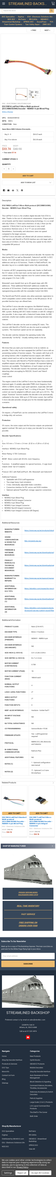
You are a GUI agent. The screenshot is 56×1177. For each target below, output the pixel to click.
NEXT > (47, 30)
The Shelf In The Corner (38, 1112)
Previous (50, 783)
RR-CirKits (32, 1135)
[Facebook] (4, 190)
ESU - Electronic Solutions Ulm (13, 1143)
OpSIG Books (35, 1060)
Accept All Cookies (40, 1172)
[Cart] (53, 3)
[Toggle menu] (3, 3)
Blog (3, 1079)
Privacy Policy (22, 1167)
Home (4, 1056)
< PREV (33, 30)
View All (32, 1149)
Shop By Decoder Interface (12, 1060)
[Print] (13, 190)
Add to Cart (14, 813)
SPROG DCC (33, 1145)
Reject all (21, 1172)
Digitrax (5, 1135)
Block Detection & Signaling (40, 1082)
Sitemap (5, 1083)
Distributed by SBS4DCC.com (13, 1139)
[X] (17, 190)
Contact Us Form (8, 1075)
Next (53, 783)
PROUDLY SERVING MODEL (28, 892)
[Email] (8, 190)
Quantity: (6, 164)
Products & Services (9, 1064)
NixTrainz (32, 1131)
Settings (8, 1172)
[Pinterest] (22, 190)
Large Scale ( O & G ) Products (41, 1102)
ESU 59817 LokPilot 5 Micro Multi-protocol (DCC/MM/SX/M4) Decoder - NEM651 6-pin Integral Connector (41, 821)
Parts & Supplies (36, 1098)
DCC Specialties (8, 1131)
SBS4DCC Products (37, 1064)
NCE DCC (5, 1146)
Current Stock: (9, 159)
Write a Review (7, 112)
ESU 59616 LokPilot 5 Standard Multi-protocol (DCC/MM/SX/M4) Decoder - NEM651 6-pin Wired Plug (14, 820)
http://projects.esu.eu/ (32, 541)
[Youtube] (28, 1037)
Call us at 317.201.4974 (28, 1031)
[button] (28, 870)
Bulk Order (34, 1116)
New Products (35, 1056)
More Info (5, 1072)
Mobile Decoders (36, 1068)
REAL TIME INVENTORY (28, 906)
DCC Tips (5, 1068)
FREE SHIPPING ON (28, 922)
